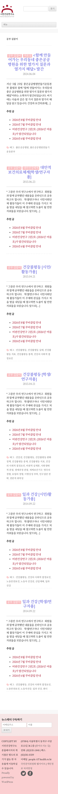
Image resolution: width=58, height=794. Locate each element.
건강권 (19, 457)
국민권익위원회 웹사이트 (33, 764)
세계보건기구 (36, 470)
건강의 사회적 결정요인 (39, 577)
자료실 (27, 55)
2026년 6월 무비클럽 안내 (26, 138)
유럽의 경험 (17, 474)
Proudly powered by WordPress (8, 777)
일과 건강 (37, 689)
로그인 (28, 4)
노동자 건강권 (27, 581)
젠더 (45, 689)
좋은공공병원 (22, 147)
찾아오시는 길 (42, 746)
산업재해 (39, 581)
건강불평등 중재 (20, 461)
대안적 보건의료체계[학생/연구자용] (29, 172)
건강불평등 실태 (36, 350)
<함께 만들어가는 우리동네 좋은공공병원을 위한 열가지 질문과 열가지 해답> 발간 (29, 62)
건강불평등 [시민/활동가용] (36, 269)
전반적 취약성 (17, 478)
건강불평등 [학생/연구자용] (36, 377)
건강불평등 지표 (37, 461)
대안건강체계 (30, 168)
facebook (30, 773)
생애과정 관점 (21, 470)
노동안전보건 (12, 581)
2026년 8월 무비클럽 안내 (26, 120)
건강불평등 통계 (25, 354)
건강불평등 (21, 350)
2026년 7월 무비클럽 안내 (26, 124)
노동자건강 (26, 689)
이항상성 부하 (31, 474)
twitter (23, 773)
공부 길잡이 (14, 55)
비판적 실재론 (33, 466)
